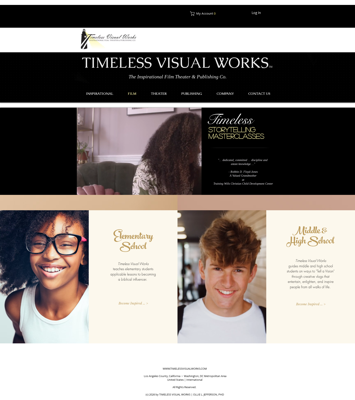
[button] (204, 13)
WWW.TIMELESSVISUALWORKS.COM (185, 368)
